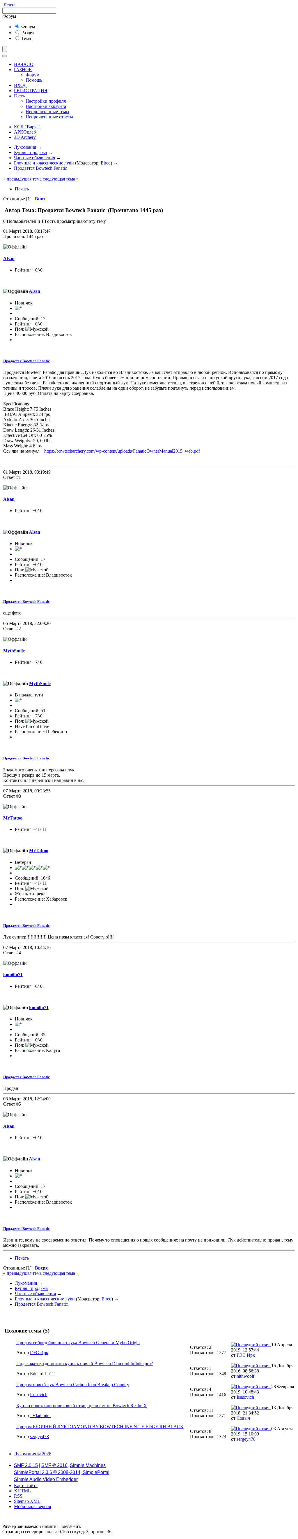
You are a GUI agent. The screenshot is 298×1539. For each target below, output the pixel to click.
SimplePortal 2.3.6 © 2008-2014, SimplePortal (61, 1472)
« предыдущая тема (22, 178)
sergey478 (39, 1436)
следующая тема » (61, 178)
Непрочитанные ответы (49, 116)
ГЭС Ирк (39, 1352)
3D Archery (25, 137)
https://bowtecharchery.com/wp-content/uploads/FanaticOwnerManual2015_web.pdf (122, 451)
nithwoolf (245, 1376)
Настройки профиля (46, 101)
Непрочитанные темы (47, 111)
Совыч (243, 1418)
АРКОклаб (25, 131)
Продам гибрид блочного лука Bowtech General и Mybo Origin (78, 1342)
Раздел (27, 32)
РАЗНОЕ (23, 69)
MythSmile (14, 650)
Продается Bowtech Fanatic (26, 361)
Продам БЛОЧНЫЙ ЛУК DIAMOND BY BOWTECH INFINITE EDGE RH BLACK (100, 1426)
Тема (25, 38)
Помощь (34, 80)
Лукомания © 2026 (32, 1453)
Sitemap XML (27, 1501)
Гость (19, 95)
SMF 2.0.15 (26, 1465)
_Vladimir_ (40, 1415)
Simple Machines (88, 1465)
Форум (27, 26)
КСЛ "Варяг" (27, 126)
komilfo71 (13, 974)
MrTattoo (12, 817)
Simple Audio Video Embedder (46, 1479)
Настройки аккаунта (46, 106)
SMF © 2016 (54, 1465)
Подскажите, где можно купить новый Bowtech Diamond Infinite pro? (84, 1363)
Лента (9, 4)
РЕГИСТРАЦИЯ (30, 90)
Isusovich (38, 1394)
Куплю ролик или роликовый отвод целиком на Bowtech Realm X (81, 1405)
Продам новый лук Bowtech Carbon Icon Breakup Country (72, 1384)
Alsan (9, 258)
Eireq (106, 162)
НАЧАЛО (23, 64)
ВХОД (20, 85)
